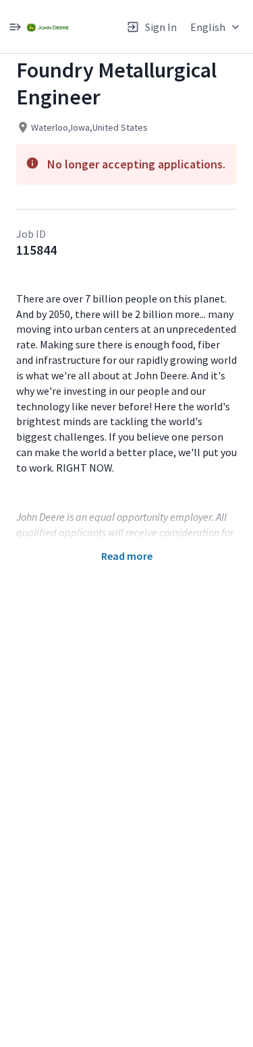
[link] (48, 26)
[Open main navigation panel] (15, 26)
